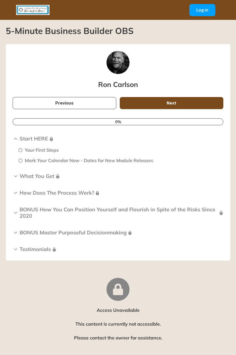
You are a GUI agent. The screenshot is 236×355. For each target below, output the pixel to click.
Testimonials (35, 249)
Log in (205, 11)
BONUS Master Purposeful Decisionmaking (73, 232)
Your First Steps (42, 150)
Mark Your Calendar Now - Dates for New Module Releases (89, 160)
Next (179, 104)
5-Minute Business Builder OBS (70, 30)
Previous (69, 104)
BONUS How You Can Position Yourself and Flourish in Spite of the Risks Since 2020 (117, 212)
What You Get (37, 176)
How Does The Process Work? (57, 193)
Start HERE (34, 139)
